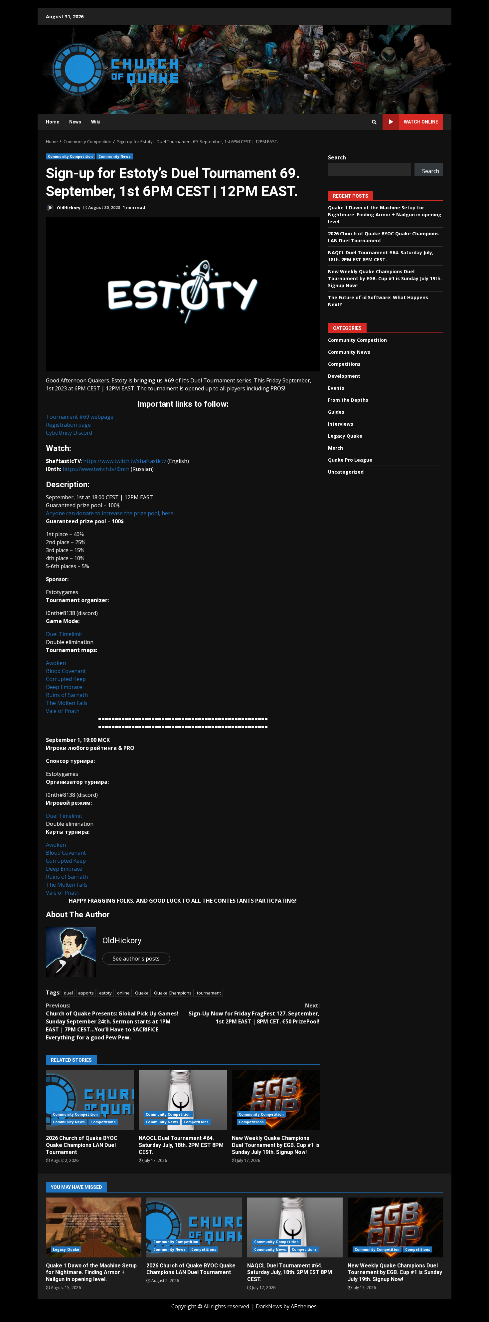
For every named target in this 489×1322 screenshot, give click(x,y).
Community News (114, 156)
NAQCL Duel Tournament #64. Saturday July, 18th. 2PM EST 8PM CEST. (183, 1100)
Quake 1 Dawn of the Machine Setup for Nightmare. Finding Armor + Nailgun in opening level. (384, 214)
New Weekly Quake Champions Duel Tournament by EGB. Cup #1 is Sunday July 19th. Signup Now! (276, 1100)
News (75, 121)
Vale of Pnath (63, 711)
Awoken (56, 663)
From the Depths (348, 400)
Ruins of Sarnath (67, 695)
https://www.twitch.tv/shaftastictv (124, 461)
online (123, 993)
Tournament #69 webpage (79, 416)
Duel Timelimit (64, 634)
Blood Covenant (66, 671)
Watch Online (421, 121)
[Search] (374, 122)
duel (68, 993)
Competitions (102, 1122)
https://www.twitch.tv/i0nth (96, 469)
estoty (105, 993)
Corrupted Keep (66, 679)
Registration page (68, 424)
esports (86, 993)
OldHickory (68, 207)
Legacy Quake (345, 436)
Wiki (95, 121)
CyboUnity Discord (69, 432)
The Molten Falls (66, 703)
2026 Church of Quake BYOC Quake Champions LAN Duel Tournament (90, 1100)
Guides (336, 412)
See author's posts (136, 958)
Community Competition (70, 156)
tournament (209, 993)
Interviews (340, 424)
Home (52, 121)
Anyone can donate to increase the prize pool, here (109, 513)
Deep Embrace (64, 687)
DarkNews (269, 1306)
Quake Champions (173, 993)
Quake (142, 993)
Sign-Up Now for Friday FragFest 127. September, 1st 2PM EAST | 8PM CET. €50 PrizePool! (254, 1013)
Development (344, 376)
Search (337, 157)
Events (336, 388)
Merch (335, 448)
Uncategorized (346, 472)
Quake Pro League (350, 460)
